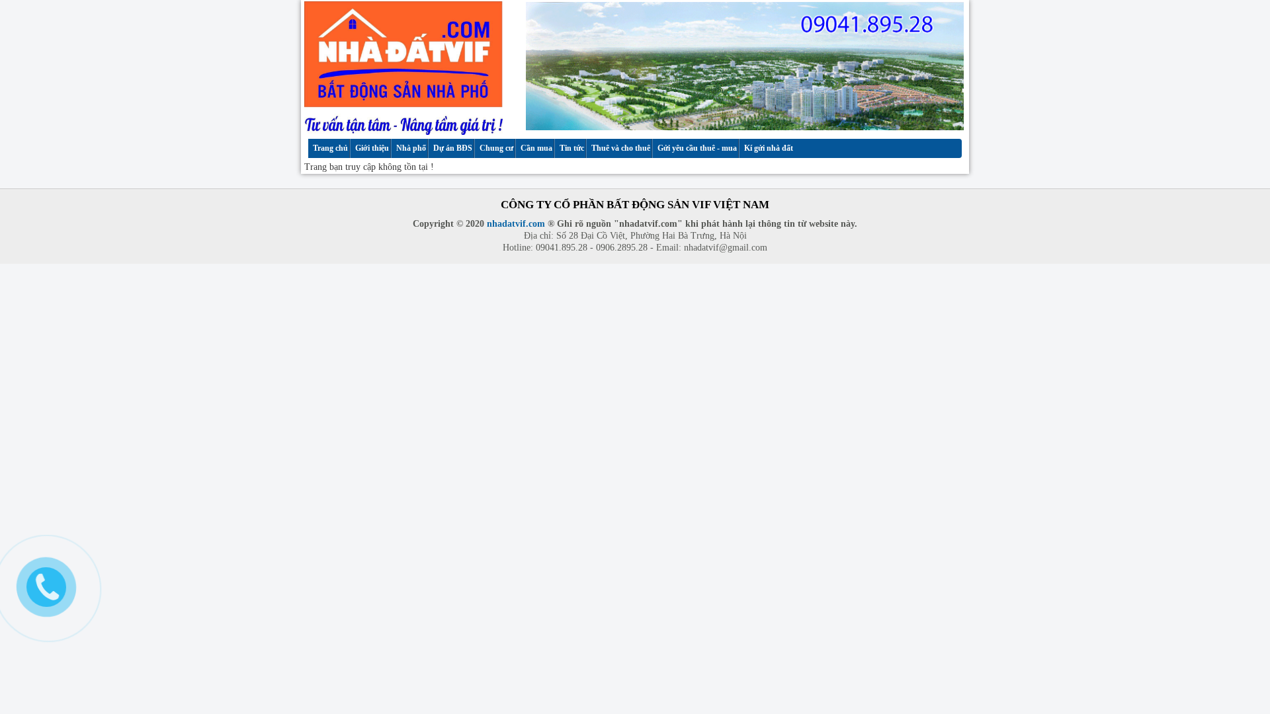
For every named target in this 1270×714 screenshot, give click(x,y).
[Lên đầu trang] (1248, 658)
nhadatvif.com (516, 224)
